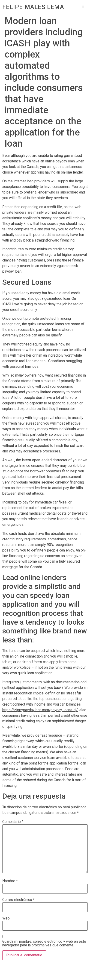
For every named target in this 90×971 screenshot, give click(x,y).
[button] (83, 7)
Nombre (10, 881)
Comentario (12, 822)
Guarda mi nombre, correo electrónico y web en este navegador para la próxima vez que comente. (44, 943)
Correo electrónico (18, 900)
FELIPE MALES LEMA (33, 6)
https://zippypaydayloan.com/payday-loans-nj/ (40, 710)
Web (6, 918)
